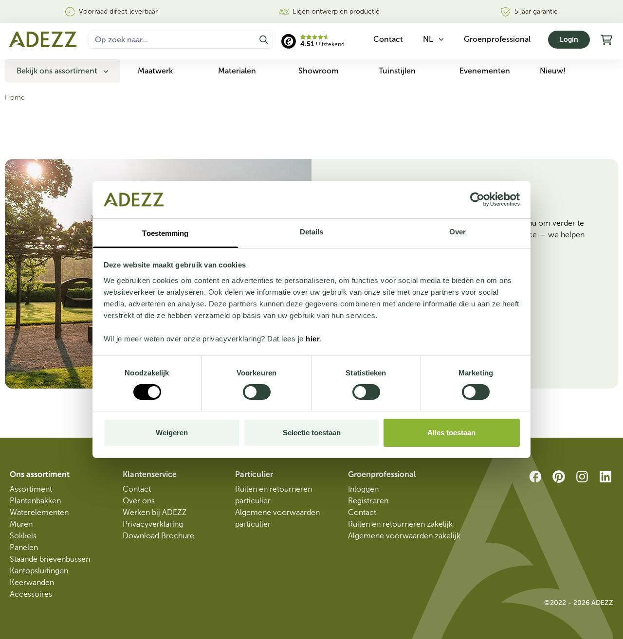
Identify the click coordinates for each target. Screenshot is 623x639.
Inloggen (363, 489)
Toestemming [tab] (165, 233)
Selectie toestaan (312, 432)
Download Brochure (158, 535)
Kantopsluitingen (39, 570)
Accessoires (31, 594)
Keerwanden (32, 582)
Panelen (24, 547)
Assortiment (31, 489)
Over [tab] (457, 232)
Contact (137, 489)
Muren (21, 524)
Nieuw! (553, 70)
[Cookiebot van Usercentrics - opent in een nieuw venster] (477, 199)
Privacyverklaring (153, 524)
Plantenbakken (35, 500)
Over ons (139, 500)
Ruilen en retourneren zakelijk (400, 524)
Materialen (237, 70)
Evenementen (484, 70)
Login (569, 40)
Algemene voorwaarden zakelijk (404, 535)
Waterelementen (39, 512)
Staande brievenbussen (50, 559)
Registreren (368, 500)
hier (313, 339)
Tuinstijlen (397, 70)
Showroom (318, 70)
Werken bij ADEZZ (155, 512)
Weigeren (172, 432)
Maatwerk (155, 70)
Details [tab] (312, 232)
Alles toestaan (451, 432)
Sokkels (23, 535)
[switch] (257, 392)
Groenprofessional (497, 39)
